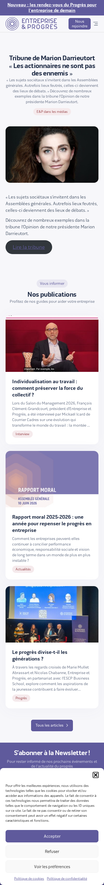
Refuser (52, 851)
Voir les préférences (52, 866)
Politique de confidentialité (67, 879)
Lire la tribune (29, 247)
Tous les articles (49, 725)
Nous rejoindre (79, 23)
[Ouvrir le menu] (95, 23)
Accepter (52, 836)
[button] (95, 775)
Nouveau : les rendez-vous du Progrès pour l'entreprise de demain (52, 7)
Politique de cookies (29, 879)
